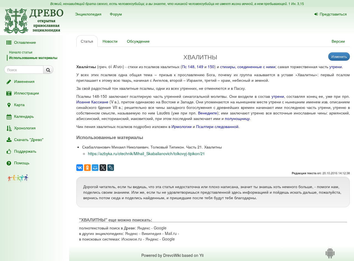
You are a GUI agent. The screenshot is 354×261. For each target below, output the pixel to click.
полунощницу (237, 118)
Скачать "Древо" (28, 139)
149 (200, 66)
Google (160, 228)
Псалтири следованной (217, 126)
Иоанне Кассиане (92, 101)
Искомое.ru (131, 239)
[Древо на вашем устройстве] (330, 255)
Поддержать (25, 151)
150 (211, 66)
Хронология (25, 127)
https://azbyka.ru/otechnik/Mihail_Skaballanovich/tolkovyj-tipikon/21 (146, 153)
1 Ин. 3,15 (296, 3)
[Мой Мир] (95, 167)
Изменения (24, 81)
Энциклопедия (88, 14)
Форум (116, 14)
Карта (19, 104)
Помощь (21, 162)
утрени (335, 66)
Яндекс (143, 228)
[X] (103, 167)
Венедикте (207, 113)
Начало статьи (20, 52)
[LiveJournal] (110, 167)
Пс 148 (188, 66)
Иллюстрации (26, 93)
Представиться (333, 14)
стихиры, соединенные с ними (247, 66)
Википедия (151, 233)
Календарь (24, 116)
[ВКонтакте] (79, 167)
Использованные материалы (33, 57)
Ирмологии (181, 126)
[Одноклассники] (87, 167)
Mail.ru (171, 233)
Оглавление (25, 42)
